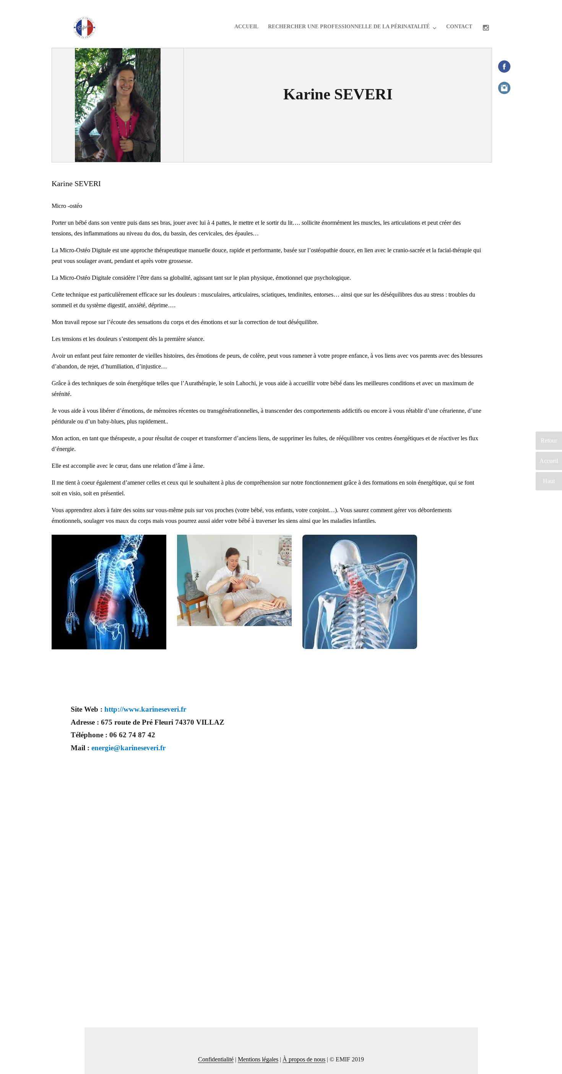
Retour (549, 440)
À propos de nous (304, 1059)
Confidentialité (216, 1059)
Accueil (246, 26)
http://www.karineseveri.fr (145, 709)
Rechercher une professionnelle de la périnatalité (349, 26)
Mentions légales (258, 1059)
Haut (549, 481)
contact (459, 26)
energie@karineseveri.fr (128, 748)
